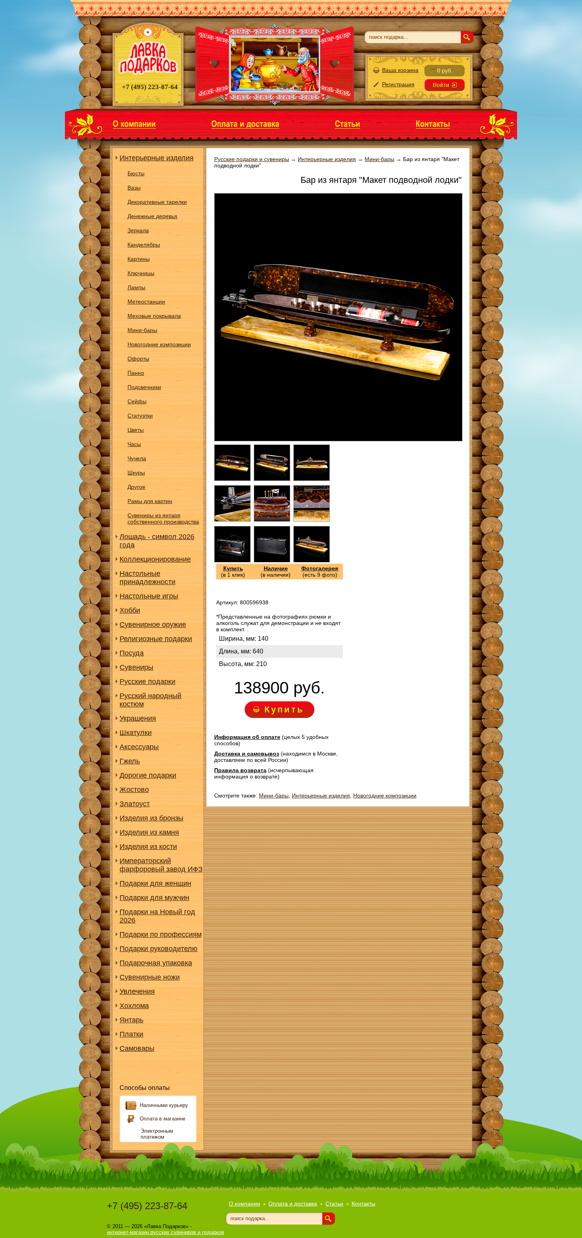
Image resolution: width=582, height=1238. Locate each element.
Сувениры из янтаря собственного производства (163, 518)
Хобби (130, 610)
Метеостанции (146, 301)
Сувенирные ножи (150, 977)
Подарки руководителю (159, 949)
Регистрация (398, 84)
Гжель (130, 761)
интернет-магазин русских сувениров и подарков (165, 1232)
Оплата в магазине (162, 1119)
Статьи (334, 1203)
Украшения (138, 718)
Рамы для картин (149, 501)
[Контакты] (433, 123)
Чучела (136, 458)
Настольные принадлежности (147, 578)
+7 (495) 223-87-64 (147, 1205)
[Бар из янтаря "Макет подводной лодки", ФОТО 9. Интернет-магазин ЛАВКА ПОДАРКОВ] (311, 560)
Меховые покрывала (154, 316)
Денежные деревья (152, 216)
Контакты (363, 1203)
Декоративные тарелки (157, 202)
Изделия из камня (149, 832)
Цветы (135, 430)
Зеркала (138, 230)
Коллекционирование (155, 559)
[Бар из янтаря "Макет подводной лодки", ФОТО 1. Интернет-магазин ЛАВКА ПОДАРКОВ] (232, 479)
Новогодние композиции (159, 344)
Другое (136, 487)
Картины (138, 259)
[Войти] (444, 85)
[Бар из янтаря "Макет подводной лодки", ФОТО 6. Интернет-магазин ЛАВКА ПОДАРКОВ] (311, 519)
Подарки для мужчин (154, 898)
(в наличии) (276, 571)
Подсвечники (144, 387)
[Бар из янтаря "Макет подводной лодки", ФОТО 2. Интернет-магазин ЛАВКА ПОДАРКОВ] (272, 479)
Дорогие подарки (148, 775)
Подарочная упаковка (156, 963)
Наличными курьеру (164, 1105)
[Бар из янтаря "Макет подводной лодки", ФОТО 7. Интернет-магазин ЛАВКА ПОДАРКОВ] (232, 560)
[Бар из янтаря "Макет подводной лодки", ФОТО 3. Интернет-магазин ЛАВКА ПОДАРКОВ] (311, 479)
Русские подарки (147, 681)
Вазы (134, 187)
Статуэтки (140, 415)
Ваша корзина (400, 70)
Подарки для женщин (155, 883)
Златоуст (135, 804)
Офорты (138, 358)
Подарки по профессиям (161, 934)
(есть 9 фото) (319, 571)
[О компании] (134, 123)
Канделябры (143, 244)
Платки (131, 1034)
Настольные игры (149, 596)
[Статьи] (347, 123)
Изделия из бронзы (151, 818)
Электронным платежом (157, 1134)
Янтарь (131, 1020)
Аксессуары (139, 747)
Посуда (132, 653)
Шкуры (136, 472)
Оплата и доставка (292, 1203)
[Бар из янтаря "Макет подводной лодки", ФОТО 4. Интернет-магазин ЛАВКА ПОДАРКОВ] (232, 519)
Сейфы (136, 401)
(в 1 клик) (233, 571)
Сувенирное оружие (153, 624)
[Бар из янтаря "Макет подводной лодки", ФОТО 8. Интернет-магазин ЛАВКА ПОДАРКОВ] (272, 560)
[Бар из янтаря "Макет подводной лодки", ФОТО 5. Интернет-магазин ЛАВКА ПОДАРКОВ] (272, 519)
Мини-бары (142, 330)
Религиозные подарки (156, 639)
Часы (134, 444)
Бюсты (136, 173)
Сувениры (136, 667)
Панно (135, 373)
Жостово (134, 790)
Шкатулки (136, 733)
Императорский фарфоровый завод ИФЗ (161, 865)
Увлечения (137, 991)
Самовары (137, 1048)
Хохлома (134, 1006)
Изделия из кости (148, 847)
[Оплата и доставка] (245, 123)
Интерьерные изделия (157, 158)
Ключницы (140, 273)
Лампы (136, 287)
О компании (244, 1203)
